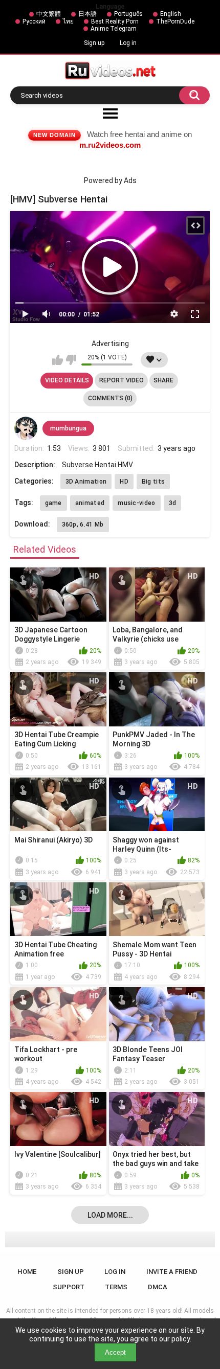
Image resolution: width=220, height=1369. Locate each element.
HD (124, 481)
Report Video (121, 380)
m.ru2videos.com (110, 145)
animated (89, 503)
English (170, 13)
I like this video (57, 360)
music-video (136, 503)
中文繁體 (48, 13)
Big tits (153, 481)
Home (26, 1271)
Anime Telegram (114, 28)
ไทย (68, 21)
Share (163, 380)
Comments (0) (110, 398)
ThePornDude (175, 21)
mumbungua (68, 428)
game (53, 503)
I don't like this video (70, 360)
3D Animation (86, 481)
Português (128, 13)
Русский (34, 21)
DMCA (157, 1287)
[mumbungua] (26, 428)
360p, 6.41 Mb (83, 524)
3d (173, 503)
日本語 (87, 13)
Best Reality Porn (115, 21)
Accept (115, 1352)
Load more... (110, 1215)
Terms (116, 1287)
